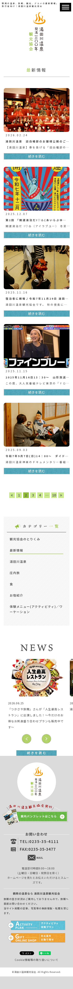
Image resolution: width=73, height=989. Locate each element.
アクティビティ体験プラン (50, 924)
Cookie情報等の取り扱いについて (36, 960)
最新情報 (16, 550)
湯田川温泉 (18, 561)
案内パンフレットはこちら (39, 816)
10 (54, 495)
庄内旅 (15, 572)
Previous (26, 738)
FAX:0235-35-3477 (38, 849)
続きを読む (36, 156)
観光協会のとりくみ (25, 539)
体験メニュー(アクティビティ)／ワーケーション (36, 609)
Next (46, 738)
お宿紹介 (16, 595)
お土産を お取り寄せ (47, 937)
